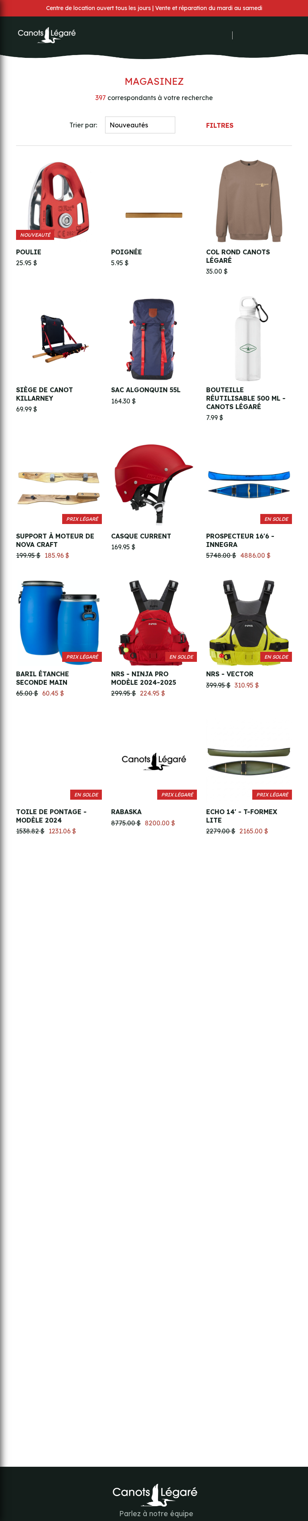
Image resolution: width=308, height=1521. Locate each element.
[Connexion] (244, 35)
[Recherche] (255, 35)
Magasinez (154, 81)
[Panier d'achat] (267, 35)
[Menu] (288, 35)
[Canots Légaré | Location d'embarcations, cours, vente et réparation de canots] (46, 35)
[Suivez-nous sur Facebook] (204, 35)
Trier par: (83, 125)
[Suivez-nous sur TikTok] (225, 35)
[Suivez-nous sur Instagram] (215, 35)
